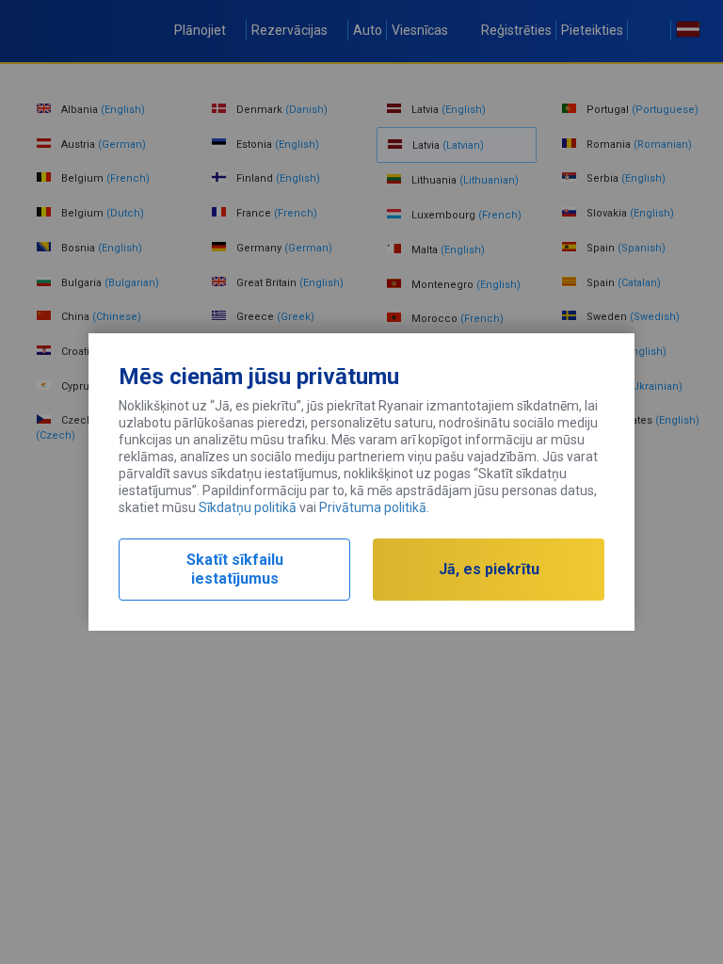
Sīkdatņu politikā (248, 507)
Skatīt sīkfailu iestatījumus (234, 569)
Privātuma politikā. (374, 507)
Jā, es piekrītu (489, 569)
